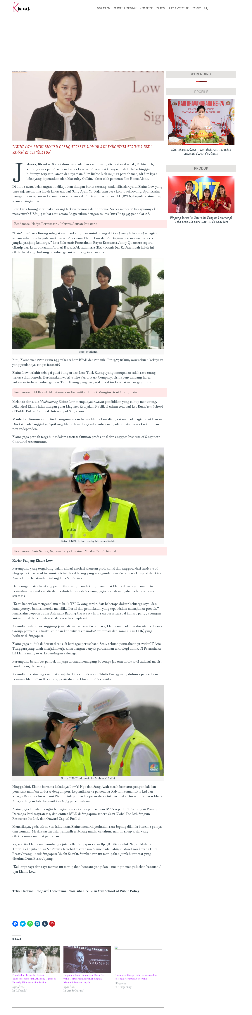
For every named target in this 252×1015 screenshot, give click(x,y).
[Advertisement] (126, 42)
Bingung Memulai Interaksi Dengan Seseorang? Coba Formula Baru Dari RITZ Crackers (201, 219)
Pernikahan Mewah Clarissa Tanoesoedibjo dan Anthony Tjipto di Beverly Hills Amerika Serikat (34, 978)
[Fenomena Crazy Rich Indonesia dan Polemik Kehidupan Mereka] (138, 959)
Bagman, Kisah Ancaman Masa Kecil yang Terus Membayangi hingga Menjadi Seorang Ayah (84, 978)
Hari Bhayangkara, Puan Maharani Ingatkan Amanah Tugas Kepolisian (201, 152)
